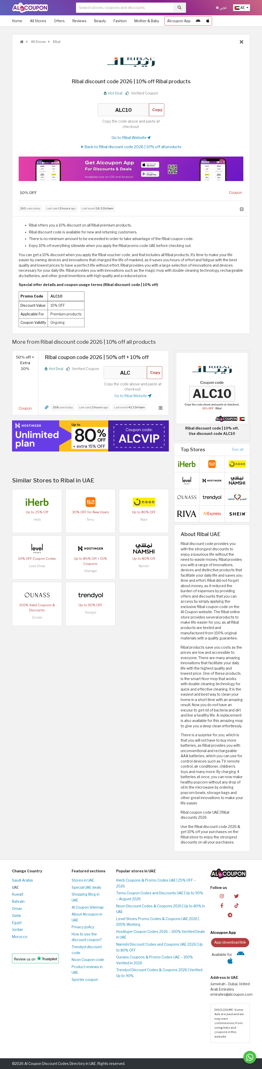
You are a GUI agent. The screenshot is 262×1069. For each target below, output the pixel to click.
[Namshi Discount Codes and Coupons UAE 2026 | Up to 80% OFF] (144, 548)
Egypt (16, 923)
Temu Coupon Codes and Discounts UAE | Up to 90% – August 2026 (159, 896)
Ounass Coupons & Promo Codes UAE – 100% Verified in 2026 (154, 960)
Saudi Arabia (22, 880)
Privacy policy (83, 927)
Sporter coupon (85, 980)
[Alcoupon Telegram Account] (230, 915)
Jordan (17, 930)
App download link (230, 942)
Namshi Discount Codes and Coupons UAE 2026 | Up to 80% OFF (159, 947)
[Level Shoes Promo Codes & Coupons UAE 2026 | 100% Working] (37, 548)
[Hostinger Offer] (90, 436)
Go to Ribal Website (129, 137)
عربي (223, 7)
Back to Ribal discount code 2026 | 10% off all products (132, 146)
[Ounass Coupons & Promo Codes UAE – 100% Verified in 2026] (37, 595)
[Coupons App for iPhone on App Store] (208, 21)
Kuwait (17, 894)
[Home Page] (30, 7)
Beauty (100, 21)
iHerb (37, 519)
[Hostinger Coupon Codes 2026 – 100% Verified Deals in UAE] (90, 548)
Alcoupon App (179, 21)
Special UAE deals (86, 887)
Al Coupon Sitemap (88, 907)
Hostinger (90, 571)
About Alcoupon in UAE (87, 917)
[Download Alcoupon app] (131, 169)
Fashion (120, 21)
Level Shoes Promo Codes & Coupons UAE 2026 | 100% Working (157, 922)
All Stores (38, 21)
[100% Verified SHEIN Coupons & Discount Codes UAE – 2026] (237, 513)
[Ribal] (131, 62)
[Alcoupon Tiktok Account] (236, 905)
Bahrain (18, 901)
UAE (15, 887)
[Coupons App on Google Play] (198, 21)
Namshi (144, 566)
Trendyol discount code (87, 950)
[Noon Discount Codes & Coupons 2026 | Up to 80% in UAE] (144, 502)
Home (17, 21)
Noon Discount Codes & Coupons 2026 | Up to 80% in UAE (160, 909)
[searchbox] (124, 8)
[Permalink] (46, 407)
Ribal (56, 42)
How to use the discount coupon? (87, 937)
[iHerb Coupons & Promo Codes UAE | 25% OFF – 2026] (37, 502)
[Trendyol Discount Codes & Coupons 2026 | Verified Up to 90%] (90, 595)
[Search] (179, 8)
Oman (17, 909)
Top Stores (193, 449)
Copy (157, 109)
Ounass (37, 617)
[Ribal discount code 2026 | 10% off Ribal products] (212, 388)
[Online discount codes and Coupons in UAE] (22, 42)
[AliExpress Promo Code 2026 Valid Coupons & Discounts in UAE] (212, 513)
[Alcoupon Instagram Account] (222, 896)
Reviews (79, 21)
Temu (90, 519)
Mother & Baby (146, 21)
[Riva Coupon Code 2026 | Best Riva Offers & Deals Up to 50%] (186, 513)
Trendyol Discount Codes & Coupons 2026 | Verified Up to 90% (159, 973)
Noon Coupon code (88, 960)
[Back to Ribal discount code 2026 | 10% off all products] (241, 42)
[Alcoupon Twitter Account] (236, 896)
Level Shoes (37, 566)
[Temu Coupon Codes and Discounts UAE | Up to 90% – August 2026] (90, 502)
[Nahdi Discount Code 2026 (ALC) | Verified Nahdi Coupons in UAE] (237, 497)
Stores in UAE (83, 880)
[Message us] (249, 1057)
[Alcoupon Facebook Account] (222, 905)
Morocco (19, 937)
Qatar (16, 915)
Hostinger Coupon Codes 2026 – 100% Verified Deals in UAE (160, 935)
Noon (144, 519)
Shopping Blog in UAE (86, 897)
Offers (59, 21)
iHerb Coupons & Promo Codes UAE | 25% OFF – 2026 (156, 883)
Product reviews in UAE (87, 970)
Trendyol (90, 612)
